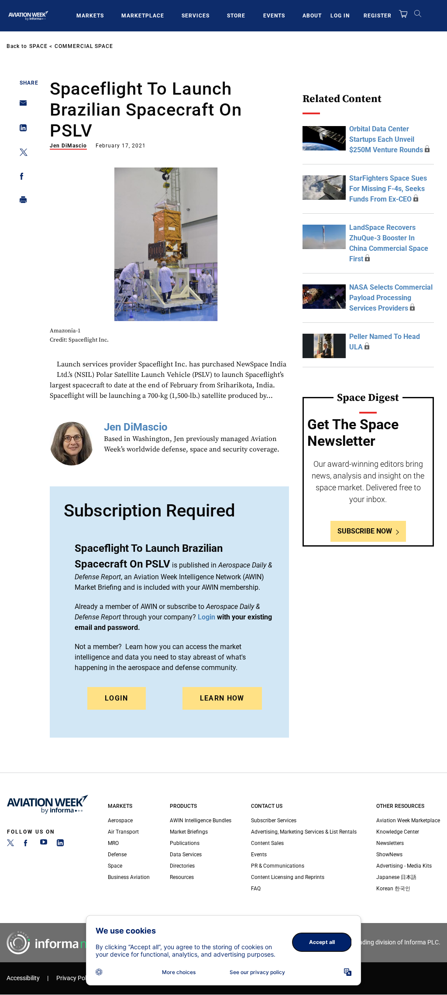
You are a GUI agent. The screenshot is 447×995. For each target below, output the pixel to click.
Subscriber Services (273, 820)
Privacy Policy (75, 978)
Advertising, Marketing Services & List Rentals (304, 832)
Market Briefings (189, 832)
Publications (184, 843)
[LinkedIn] (60, 844)
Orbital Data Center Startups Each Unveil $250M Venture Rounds (386, 139)
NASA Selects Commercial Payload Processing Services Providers (391, 297)
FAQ (256, 889)
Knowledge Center (397, 832)
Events (274, 16)
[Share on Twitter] (21, 153)
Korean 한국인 (393, 889)
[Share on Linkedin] (21, 129)
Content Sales (267, 843)
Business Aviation (129, 877)
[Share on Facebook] (21, 177)
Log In (340, 16)
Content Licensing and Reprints (287, 877)
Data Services (186, 854)
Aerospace (120, 820)
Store (236, 16)
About (312, 16)
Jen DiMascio (68, 146)
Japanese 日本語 (396, 877)
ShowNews (389, 854)
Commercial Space (84, 46)
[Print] (21, 201)
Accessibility (23, 978)
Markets (90, 16)
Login (116, 698)
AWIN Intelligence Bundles (200, 820)
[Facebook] (27, 844)
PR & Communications (277, 866)
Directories (182, 866)
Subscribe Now (364, 531)
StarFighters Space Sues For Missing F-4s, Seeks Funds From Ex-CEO (388, 188)
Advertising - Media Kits (404, 866)
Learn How (222, 698)
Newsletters (390, 843)
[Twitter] (10, 844)
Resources (182, 877)
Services (196, 16)
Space (38, 46)
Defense (117, 854)
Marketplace (142, 16)
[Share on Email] (21, 105)
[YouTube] (43, 844)
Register (378, 16)
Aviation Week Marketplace (408, 820)
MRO (113, 843)
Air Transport (123, 832)
